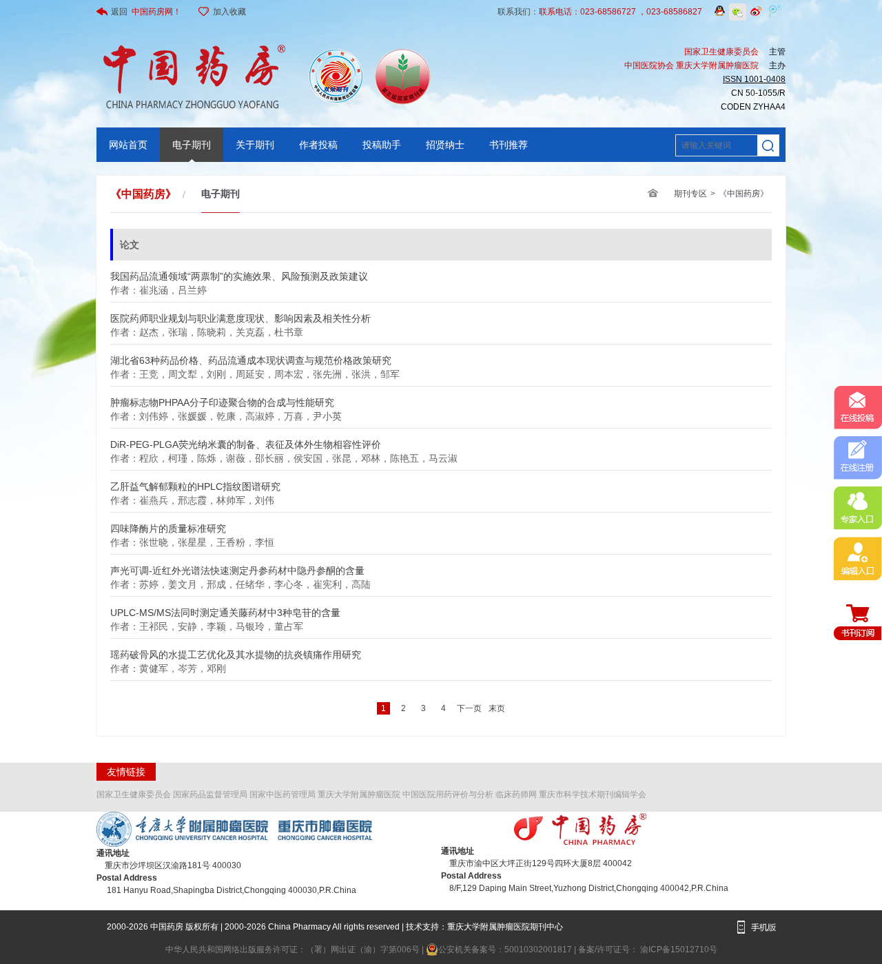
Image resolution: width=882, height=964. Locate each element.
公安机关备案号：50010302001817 (506, 949)
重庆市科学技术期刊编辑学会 (592, 794)
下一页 (469, 708)
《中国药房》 (743, 193)
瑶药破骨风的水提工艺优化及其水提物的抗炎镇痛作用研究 (235, 651)
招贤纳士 (445, 144)
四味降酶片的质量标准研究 (168, 524)
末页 (497, 708)
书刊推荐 (508, 144)
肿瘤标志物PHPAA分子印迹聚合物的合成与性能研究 (222, 398)
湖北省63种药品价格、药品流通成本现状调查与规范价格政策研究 (250, 356)
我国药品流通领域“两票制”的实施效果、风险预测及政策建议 (239, 272)
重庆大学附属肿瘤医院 (359, 794)
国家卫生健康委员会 (133, 794)
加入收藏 (229, 12)
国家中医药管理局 (282, 794)
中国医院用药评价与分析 (447, 794)
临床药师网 (516, 794)
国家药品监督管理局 (210, 794)
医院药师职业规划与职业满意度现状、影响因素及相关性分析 (240, 314)
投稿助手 (381, 144)
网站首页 (128, 144)
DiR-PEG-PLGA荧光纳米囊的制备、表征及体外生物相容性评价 (245, 440)
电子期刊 (191, 144)
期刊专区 (690, 193)
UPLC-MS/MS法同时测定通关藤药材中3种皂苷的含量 (225, 609)
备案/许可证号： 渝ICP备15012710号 (647, 949)
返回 (146, 12)
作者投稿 (318, 144)
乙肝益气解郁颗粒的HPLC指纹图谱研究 (195, 482)
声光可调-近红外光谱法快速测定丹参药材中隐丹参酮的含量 (237, 566)
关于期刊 (255, 144)
